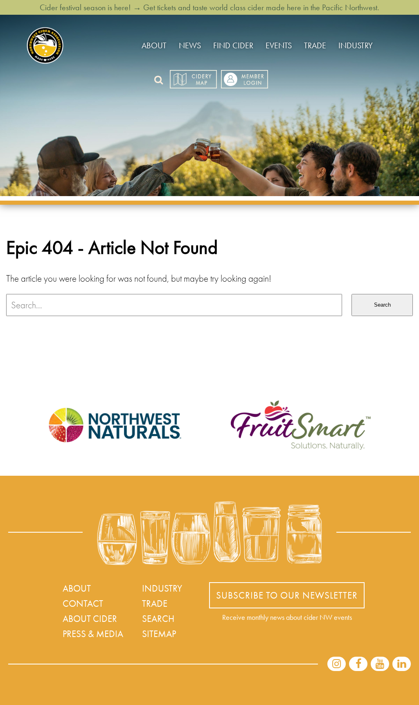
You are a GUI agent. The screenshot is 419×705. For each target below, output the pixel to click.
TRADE (315, 45)
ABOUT (154, 45)
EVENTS (279, 45)
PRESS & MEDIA (93, 634)
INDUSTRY (355, 45)
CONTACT (83, 603)
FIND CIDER (233, 45)
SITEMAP (159, 634)
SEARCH (158, 618)
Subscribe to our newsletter (287, 595)
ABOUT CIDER (90, 618)
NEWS (190, 45)
